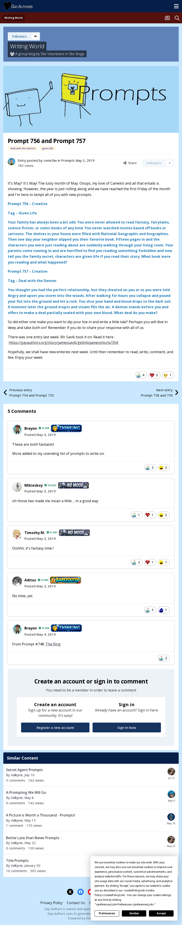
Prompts (68, 160)
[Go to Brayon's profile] (17, 429)
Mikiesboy (33, 485)
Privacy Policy (51, 902)
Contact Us (76, 902)
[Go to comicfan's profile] (11, 161)
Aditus (30, 580)
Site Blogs (76, 53)
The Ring (53, 644)
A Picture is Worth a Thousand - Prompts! (40, 815)
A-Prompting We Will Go (26, 792)
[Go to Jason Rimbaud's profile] (171, 794)
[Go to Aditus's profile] (17, 581)
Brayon (30, 428)
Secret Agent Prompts (24, 769)
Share (131, 163)
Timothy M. (34, 532)
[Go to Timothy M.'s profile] (17, 534)
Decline (134, 913)
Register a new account (55, 727)
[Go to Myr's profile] (171, 817)
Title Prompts (17, 860)
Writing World (27, 46)
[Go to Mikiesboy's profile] (17, 487)
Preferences (107, 913)
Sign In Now (126, 727)
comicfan (50, 160)
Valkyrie (17, 775)
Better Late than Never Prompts (32, 837)
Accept (161, 913)
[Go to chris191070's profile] (171, 771)
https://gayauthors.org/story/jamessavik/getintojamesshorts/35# (64, 342)
